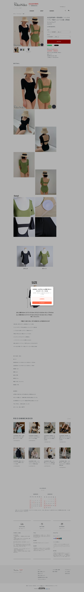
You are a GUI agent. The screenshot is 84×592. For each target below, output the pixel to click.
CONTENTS (51, 10)
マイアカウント (62, 6)
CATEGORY (32, 10)
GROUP (41, 10)
